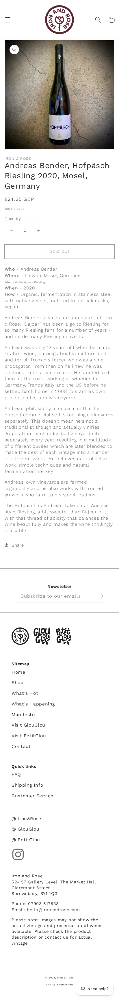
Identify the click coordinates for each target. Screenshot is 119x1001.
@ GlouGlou (25, 829)
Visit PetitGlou (29, 735)
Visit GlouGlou (28, 725)
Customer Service (32, 795)
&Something (65, 984)
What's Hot (25, 693)
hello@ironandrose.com (53, 909)
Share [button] (18, 545)
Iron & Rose (20, 636)
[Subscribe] (96, 596)
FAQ (16, 774)
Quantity (13, 218)
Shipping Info (27, 785)
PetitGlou (63, 636)
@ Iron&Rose (26, 818)
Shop (18, 682)
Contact (21, 746)
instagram (18, 854)
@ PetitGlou (26, 839)
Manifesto (23, 714)
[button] (7, 19)
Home (18, 672)
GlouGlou (42, 636)
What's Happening (33, 704)
